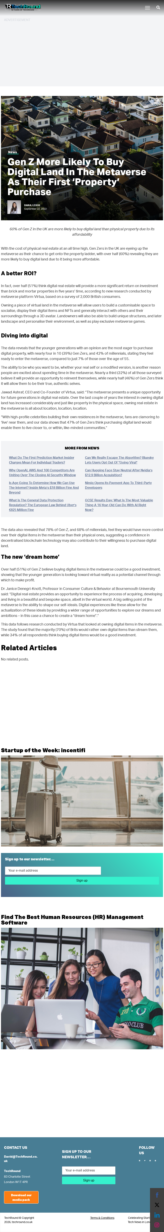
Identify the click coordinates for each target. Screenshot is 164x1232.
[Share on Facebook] (157, 1195)
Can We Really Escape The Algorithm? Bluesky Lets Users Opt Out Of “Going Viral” (119, 460)
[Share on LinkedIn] (157, 1215)
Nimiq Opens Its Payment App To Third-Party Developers (118, 485)
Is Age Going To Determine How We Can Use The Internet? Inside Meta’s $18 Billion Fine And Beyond (44, 487)
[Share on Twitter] (157, 1205)
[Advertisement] (82, 54)
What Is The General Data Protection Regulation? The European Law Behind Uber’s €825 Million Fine (42, 505)
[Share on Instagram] (157, 1225)
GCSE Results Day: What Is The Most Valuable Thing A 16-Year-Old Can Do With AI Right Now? (119, 505)
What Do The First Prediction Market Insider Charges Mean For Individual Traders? (41, 460)
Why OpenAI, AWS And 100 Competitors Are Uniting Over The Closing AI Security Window (42, 473)
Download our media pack (21, 1197)
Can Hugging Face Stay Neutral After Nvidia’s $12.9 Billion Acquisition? (118, 473)
